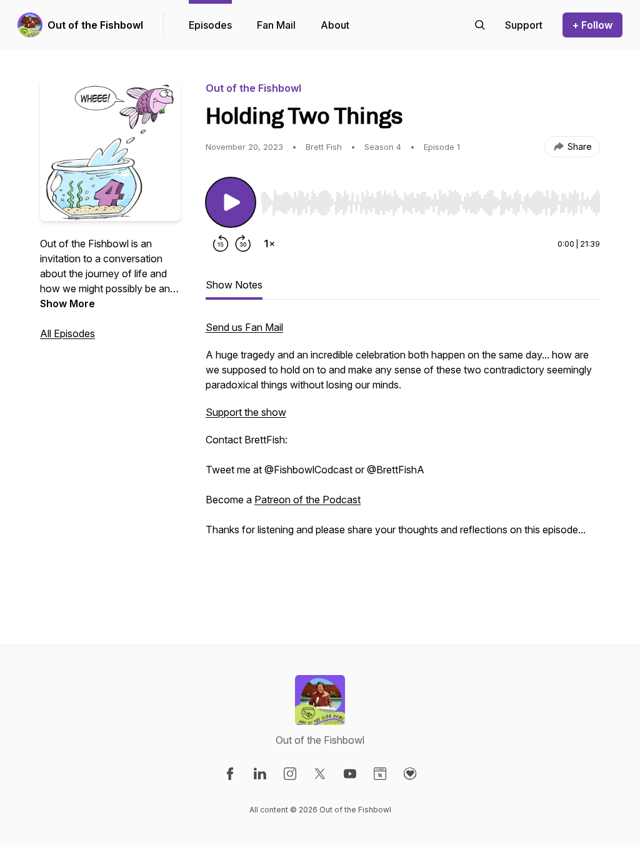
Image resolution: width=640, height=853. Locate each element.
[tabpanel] (403, 457)
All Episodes (67, 333)
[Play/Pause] (231, 202)
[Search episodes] (480, 24)
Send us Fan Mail (244, 327)
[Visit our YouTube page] (350, 773)
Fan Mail (276, 25)
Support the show (246, 412)
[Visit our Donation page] (410, 773)
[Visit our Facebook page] (230, 773)
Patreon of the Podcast (307, 499)
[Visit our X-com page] (320, 773)
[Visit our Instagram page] (290, 773)
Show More (67, 303)
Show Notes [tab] (234, 285)
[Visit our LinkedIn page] (260, 773)
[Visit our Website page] (380, 773)
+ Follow (592, 25)
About (335, 25)
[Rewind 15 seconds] (220, 243)
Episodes (210, 25)
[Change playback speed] (269, 243)
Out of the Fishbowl (95, 25)
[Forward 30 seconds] (243, 243)
